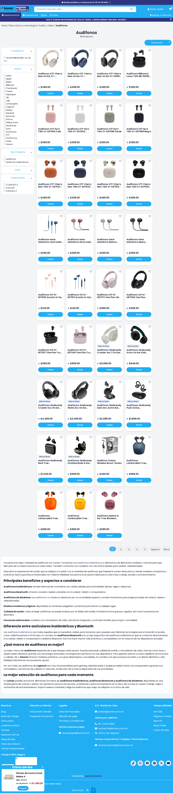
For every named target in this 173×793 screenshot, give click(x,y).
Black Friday (160, 725)
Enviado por (17, 50)
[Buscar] (131, 9)
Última (167, 549)
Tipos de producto (11, 743)
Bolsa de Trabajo (10, 716)
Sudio (8, 141)
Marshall (10, 113)
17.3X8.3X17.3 (12, 184)
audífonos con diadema (47, 597)
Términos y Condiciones (71, 720)
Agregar (50, 93)
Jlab (8, 100)
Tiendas (5, 730)
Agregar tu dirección (161, 15)
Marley (9, 110)
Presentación (18, 177)
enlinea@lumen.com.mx (111, 711)
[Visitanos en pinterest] (154, 763)
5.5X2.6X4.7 (11, 191)
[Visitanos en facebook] (147, 763)
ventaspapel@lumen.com (76, 733)
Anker (8, 75)
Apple (8, 78)
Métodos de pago (68, 716)
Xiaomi (9, 144)
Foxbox (9, 91)
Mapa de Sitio (8, 739)
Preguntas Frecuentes (41, 716)
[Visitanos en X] (161, 763)
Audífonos (11, 159)
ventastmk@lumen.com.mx (112, 728)
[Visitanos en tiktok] (133, 763)
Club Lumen (7, 720)
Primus (9, 119)
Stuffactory (11, 138)
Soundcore (11, 131)
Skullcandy (11, 125)
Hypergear (11, 94)
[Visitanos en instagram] (140, 763)
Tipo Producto (17, 152)
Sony (8, 128)
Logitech (10, 107)
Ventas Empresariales (12, 748)
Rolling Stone (12, 122)
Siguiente (155, 549)
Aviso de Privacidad (69, 711)
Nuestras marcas (10, 734)
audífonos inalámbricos (90, 562)
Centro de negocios (108, 733)
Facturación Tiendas (40, 711)
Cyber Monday (161, 730)
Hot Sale (158, 711)
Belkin (8, 82)
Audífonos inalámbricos (17, 162)
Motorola (10, 116)
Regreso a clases (163, 716)
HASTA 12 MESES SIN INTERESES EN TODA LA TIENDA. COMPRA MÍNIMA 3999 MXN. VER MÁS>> (86, 20)
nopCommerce (93, 776)
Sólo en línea (103, 346)
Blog (3, 711)
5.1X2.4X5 (10, 188)
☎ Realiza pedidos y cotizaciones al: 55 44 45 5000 (84, 2)
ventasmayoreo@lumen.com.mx (115, 745)
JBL (7, 97)
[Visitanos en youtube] (168, 763)
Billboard (10, 85)
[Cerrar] (170, 19)
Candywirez (11, 88)
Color (18, 169)
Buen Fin (158, 720)
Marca (17, 68)
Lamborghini (12, 103)
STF (7, 135)
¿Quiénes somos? (10, 725)
